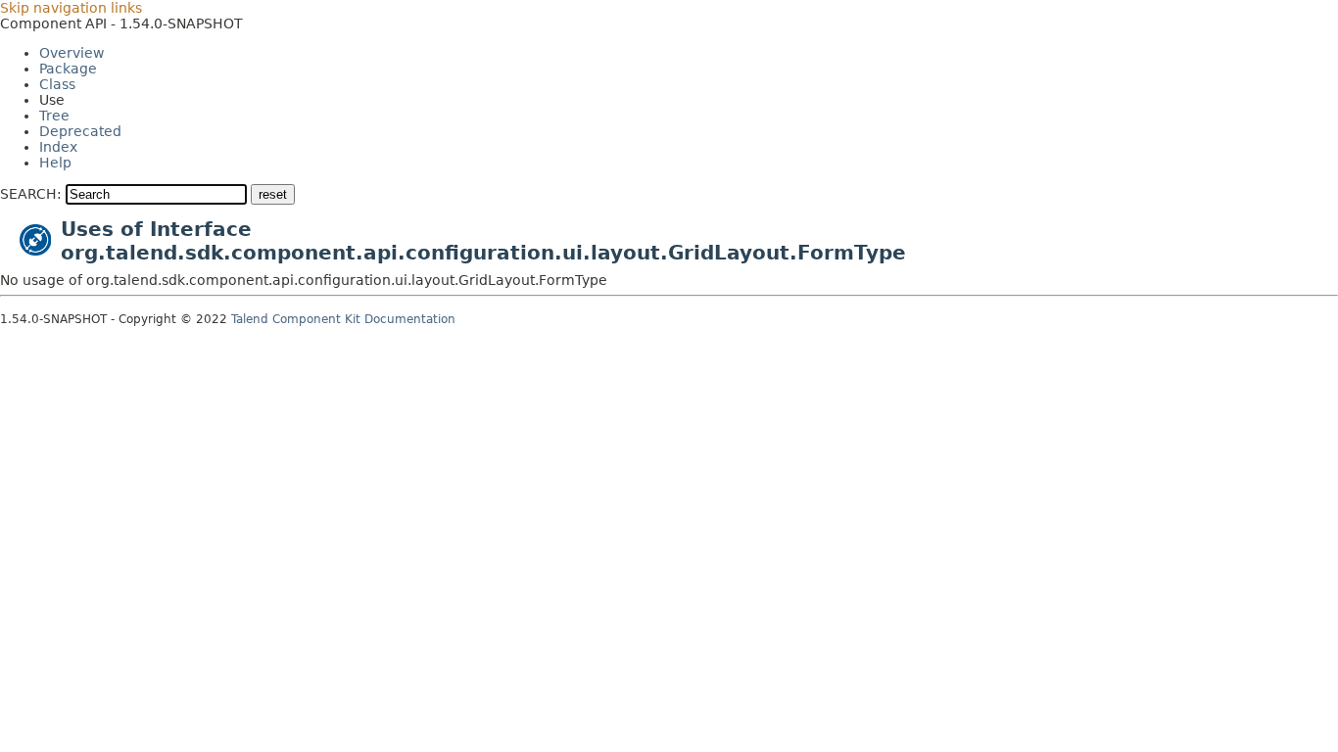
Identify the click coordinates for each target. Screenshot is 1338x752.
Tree (54, 115)
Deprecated (80, 131)
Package (68, 68)
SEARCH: (31, 194)
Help (55, 162)
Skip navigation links (71, 8)
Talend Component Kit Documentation (343, 319)
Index (58, 147)
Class (57, 84)
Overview (71, 53)
